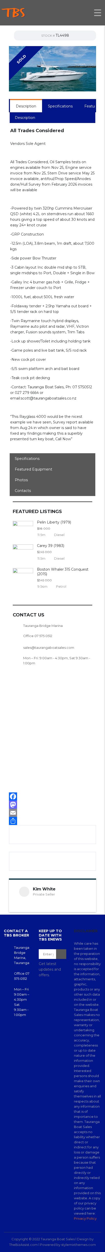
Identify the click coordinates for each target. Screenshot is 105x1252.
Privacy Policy (85, 1218)
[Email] (52, 813)
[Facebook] (52, 796)
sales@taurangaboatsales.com (48, 647)
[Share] (52, 821)
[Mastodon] (52, 805)
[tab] (26, 106)
